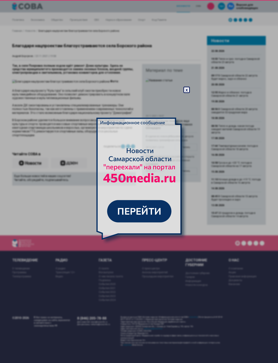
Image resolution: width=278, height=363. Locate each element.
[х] (139, 181)
